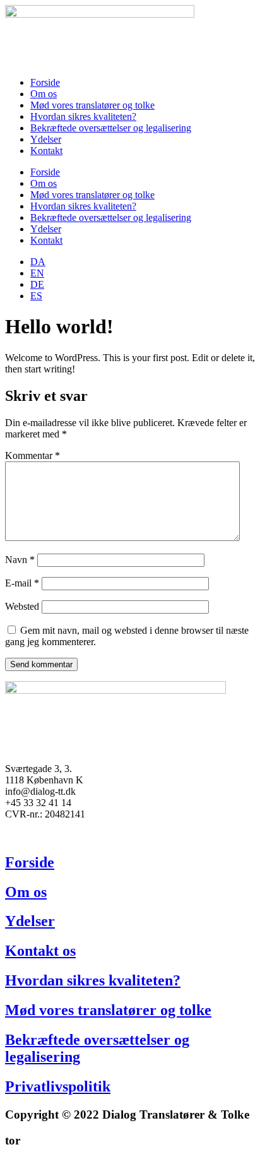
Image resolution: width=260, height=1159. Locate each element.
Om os (43, 93)
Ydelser (45, 139)
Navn (20, 559)
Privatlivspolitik (57, 1086)
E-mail (22, 583)
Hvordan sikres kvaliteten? (83, 116)
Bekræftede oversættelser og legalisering (110, 127)
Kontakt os (40, 950)
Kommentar (32, 455)
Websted (22, 606)
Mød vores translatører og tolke (92, 105)
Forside (45, 82)
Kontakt (46, 150)
